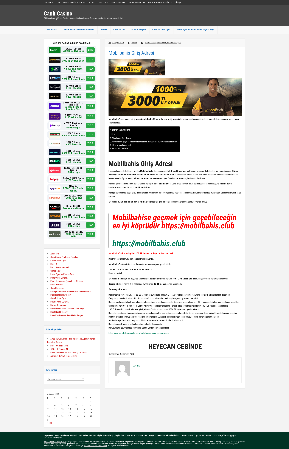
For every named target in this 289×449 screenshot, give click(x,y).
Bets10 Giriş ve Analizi (60, 267)
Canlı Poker (103, 2)
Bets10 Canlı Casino (59, 345)
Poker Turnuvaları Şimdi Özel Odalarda (66, 281)
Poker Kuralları (56, 284)
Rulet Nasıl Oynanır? (59, 312)
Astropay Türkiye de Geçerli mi (63, 356)
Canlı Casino (58, 13)
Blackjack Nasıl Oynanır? (60, 294)
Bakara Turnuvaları (58, 305)
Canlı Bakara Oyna (137, 2)
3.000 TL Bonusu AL (59, 349)
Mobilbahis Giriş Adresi (121, 138)
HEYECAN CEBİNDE (120, 148)
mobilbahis (161, 42)
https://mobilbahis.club (121, 145)
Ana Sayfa (49, 2)
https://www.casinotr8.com (205, 435)
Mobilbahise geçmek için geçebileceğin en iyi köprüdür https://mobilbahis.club (144, 141)
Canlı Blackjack (118, 2)
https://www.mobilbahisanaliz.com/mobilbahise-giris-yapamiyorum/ (139, 333)
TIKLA (90, 59)
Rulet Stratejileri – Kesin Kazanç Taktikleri (68, 352)
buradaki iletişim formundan (95, 445)
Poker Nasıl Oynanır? (59, 277)
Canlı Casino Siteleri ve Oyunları (71, 2)
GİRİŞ (90, 50)
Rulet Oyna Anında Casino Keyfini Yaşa (164, 2)
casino (134, 42)
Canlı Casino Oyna (58, 260)
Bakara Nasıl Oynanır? (59, 301)
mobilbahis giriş (174, 42)
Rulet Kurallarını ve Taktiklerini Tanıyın (66, 315)
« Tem (49, 422)
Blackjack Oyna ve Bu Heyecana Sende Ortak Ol (70, 291)
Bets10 (91, 2)
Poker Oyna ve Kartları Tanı (62, 274)
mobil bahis (150, 42)
